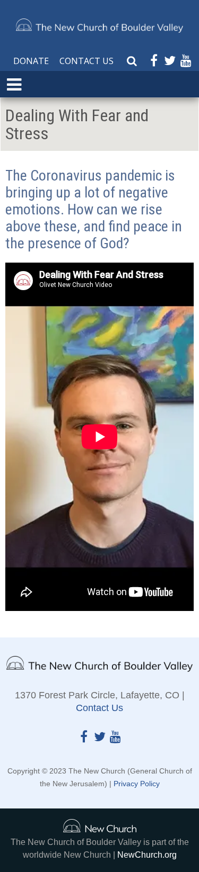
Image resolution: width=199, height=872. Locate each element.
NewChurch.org (147, 854)
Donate (31, 61)
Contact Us (86, 61)
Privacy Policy (137, 783)
